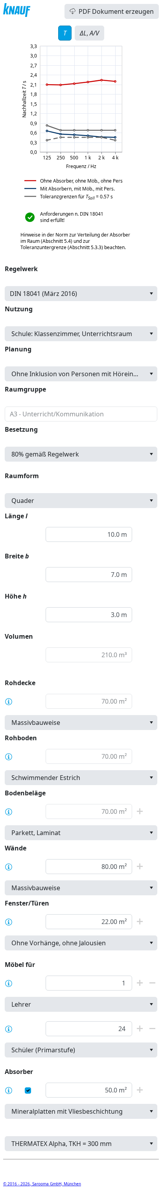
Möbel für (20, 964)
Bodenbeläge (25, 793)
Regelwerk (21, 268)
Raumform (22, 475)
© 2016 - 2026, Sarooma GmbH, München (42, 1184)
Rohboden (21, 738)
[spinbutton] (89, 534)
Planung (18, 349)
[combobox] (81, 293)
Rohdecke (20, 682)
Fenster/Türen (27, 903)
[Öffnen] (151, 293)
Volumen (19, 636)
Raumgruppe (25, 389)
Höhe (16, 596)
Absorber (19, 1071)
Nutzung (19, 309)
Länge (16, 516)
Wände (15, 848)
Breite (17, 556)
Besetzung (21, 429)
